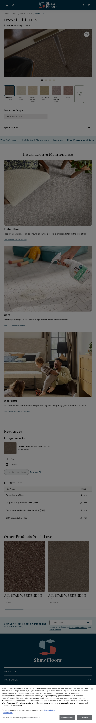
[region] (48, 704)
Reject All (84, 718)
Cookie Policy (8, 713)
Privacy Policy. (49, 710)
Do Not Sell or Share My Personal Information (21, 718)
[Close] (92, 688)
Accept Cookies (67, 718)
